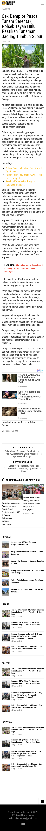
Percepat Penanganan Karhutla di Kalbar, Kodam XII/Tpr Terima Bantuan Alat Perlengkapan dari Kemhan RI (26, 636)
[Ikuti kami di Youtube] (23, 824)
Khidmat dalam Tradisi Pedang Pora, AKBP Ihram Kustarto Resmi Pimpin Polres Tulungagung (31, 504)
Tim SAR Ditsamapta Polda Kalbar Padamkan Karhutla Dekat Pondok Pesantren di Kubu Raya (27, 612)
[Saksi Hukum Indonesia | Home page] (10, 3)
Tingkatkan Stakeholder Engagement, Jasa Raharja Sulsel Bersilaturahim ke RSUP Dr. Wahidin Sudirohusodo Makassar (11, 512)
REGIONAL (6, 9)
